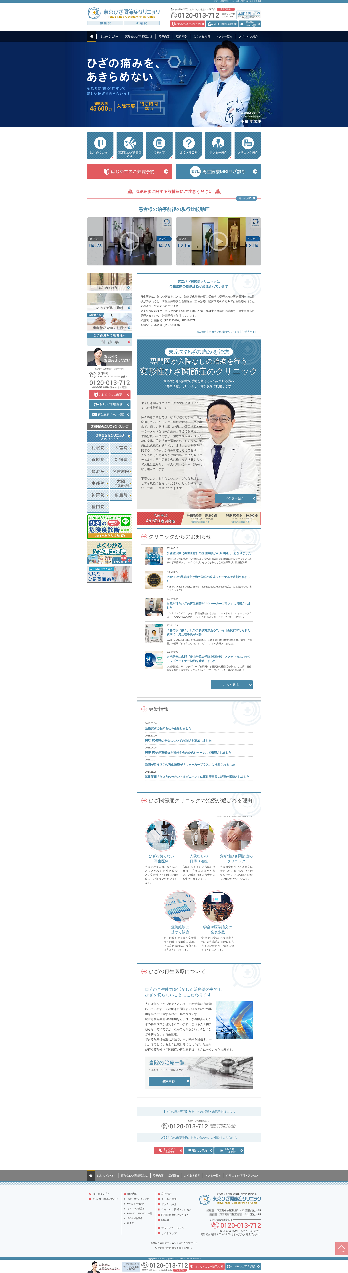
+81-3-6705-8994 (100, 387)
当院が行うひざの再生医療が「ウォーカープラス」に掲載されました (190, 764)
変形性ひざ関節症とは (105, 1199)
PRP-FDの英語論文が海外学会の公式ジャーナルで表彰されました (188, 752)
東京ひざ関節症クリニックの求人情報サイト (174, 1242)
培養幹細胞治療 (134, 1218)
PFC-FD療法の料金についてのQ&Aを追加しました (178, 740)
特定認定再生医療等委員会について (174, 1248)
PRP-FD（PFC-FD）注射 (139, 1213)
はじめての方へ (101, 1193)
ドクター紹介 (169, 1204)
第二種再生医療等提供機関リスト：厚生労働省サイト (226, 331)
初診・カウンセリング (138, 1199)
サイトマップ (169, 1233)
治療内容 (132, 1193)
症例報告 (166, 1193)
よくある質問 (169, 1199)
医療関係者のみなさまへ (175, 1214)
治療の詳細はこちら (202, 522)
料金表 (130, 1223)
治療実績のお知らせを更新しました (168, 728)
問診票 (165, 1220)
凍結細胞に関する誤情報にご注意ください (174, 191)
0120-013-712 (189, 1126)
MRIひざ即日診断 (135, 1203)
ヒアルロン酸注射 (136, 1208)
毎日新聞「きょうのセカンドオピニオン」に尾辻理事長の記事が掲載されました (197, 776)
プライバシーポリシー (174, 1228)
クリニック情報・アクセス (176, 1209)
